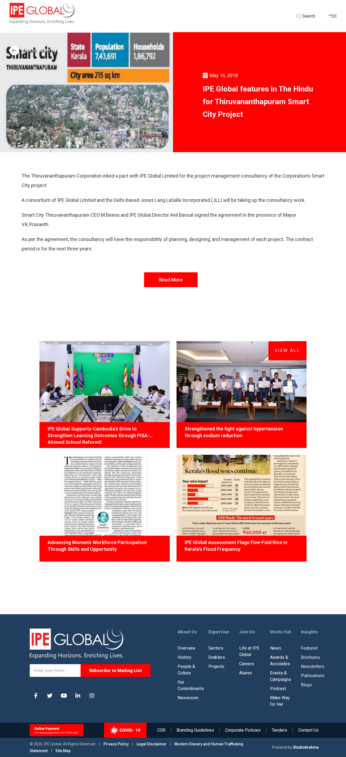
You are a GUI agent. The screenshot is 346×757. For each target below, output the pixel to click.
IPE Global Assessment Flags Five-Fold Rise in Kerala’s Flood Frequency (236, 545)
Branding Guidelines (195, 730)
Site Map (63, 751)
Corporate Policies (243, 730)
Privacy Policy (116, 744)
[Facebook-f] (36, 696)
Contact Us (308, 730)
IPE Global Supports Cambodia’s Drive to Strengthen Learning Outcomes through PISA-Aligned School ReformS (98, 435)
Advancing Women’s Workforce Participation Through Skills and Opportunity (97, 545)
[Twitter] (50, 696)
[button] (334, 16)
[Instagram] (92, 696)
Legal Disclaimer (152, 744)
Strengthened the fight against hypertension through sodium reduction (234, 432)
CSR (161, 730)
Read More (171, 280)
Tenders (279, 730)
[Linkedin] (78, 696)
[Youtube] (64, 696)
